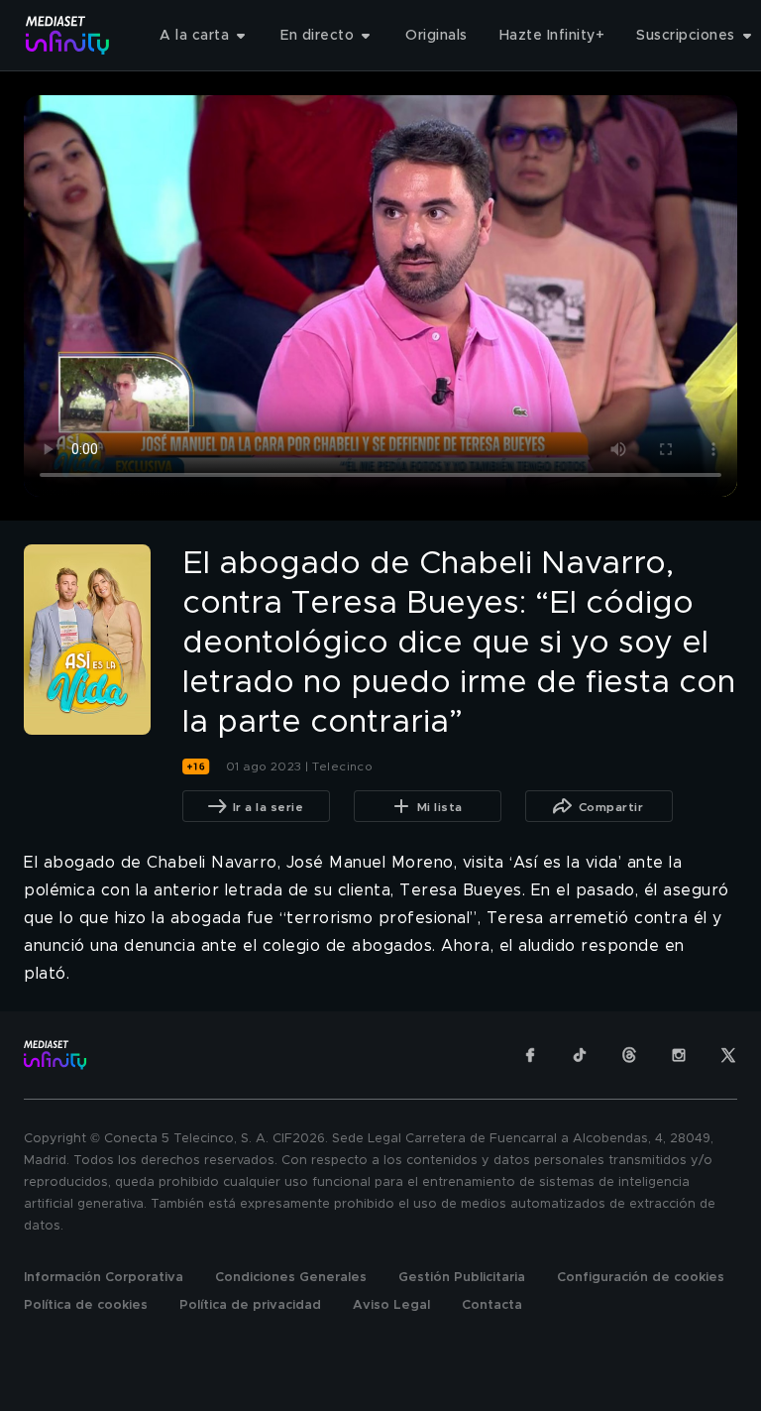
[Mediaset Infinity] (68, 35)
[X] (728, 1055)
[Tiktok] (580, 1055)
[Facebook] (530, 1055)
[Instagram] (679, 1055)
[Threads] (629, 1055)
